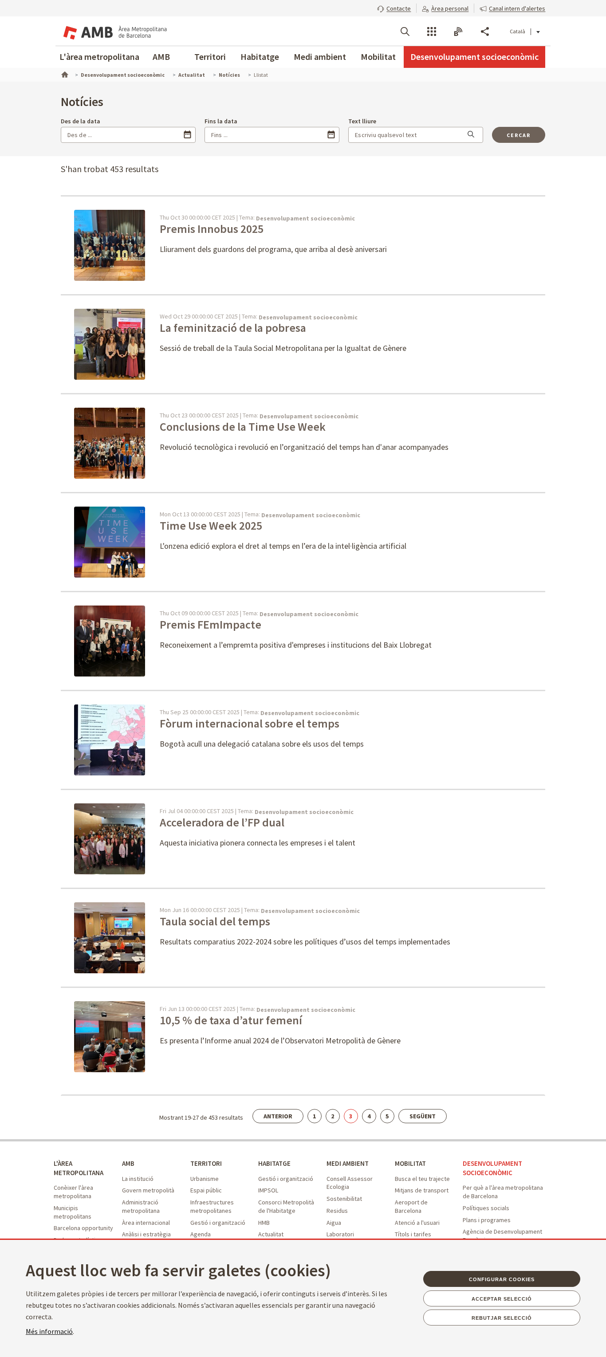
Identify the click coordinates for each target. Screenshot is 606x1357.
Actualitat (270, 1234)
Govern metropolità (148, 1190)
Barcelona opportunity (83, 1228)
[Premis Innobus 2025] (128, 244)
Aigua (334, 1223)
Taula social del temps (215, 921)
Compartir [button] (485, 31)
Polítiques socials (486, 1208)
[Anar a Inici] (64, 74)
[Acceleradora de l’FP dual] (121, 838)
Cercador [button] (405, 31)
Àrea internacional (146, 1223)
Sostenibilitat (344, 1199)
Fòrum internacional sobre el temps (249, 723)
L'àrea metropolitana (99, 56)
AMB (161, 56)
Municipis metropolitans (72, 1212)
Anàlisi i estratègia (146, 1234)
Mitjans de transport (422, 1190)
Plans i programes (487, 1220)
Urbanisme (204, 1179)
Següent (422, 1116)
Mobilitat (378, 56)
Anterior (278, 1116)
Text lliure (362, 121)
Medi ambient (320, 56)
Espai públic (206, 1190)
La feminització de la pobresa (233, 327)
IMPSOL (268, 1190)
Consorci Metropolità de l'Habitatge (286, 1206)
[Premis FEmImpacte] (121, 640)
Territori (210, 56)
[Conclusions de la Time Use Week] (128, 442)
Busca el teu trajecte (422, 1179)
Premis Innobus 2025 (213, 228)
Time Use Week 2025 (212, 525)
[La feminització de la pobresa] (128, 343)
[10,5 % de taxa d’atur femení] (121, 1036)
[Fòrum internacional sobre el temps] (128, 739)
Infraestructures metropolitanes (212, 1206)
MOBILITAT (410, 1163)
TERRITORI (206, 1163)
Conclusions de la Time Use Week (243, 426)
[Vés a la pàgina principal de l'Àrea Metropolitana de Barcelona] (114, 31)
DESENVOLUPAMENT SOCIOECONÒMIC (492, 1168)
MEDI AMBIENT (348, 1163)
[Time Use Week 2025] (127, 541)
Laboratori (340, 1234)
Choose (187, 134)
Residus (337, 1211)
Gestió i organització (217, 1223)
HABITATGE (274, 1163)
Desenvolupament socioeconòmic (474, 56)
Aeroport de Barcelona (411, 1206)
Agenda (200, 1234)
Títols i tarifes (413, 1234)
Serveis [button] (431, 31)
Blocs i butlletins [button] (458, 31)
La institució (137, 1179)
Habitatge (259, 56)
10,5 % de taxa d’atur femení (232, 1020)
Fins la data (221, 121)
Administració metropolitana (141, 1206)
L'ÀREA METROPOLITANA (78, 1168)
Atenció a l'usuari (417, 1223)
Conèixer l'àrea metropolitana (73, 1192)
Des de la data (80, 121)
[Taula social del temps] (121, 937)
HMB (264, 1223)
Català (517, 31)
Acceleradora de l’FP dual (223, 822)
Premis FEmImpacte (212, 624)
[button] (394, 8)
